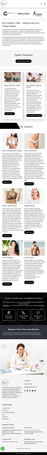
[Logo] (4, 3)
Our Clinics (5, 410)
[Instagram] (24, 391)
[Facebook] (27, 391)
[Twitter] (30, 391)
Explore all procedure (23, 61)
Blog (3, 414)
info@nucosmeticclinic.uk (30, 387)
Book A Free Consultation (23, 453)
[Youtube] (32, 391)
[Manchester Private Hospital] (5, 383)
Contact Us (5, 416)
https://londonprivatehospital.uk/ (32, 430)
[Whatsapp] (3, 448)
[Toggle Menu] (44, 3)
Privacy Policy (5, 419)
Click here (6, 305)
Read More (7, 182)
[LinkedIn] (35, 391)
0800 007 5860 (28, 384)
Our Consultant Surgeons (8, 412)
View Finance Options (34, 115)
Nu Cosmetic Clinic (27, 448)
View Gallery (9, 113)
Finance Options (6, 408)
